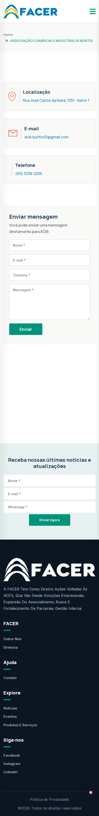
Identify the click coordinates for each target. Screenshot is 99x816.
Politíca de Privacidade (49, 799)
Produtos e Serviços (20, 725)
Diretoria (10, 647)
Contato (10, 678)
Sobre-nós (12, 639)
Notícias (10, 708)
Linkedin (10, 772)
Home (8, 34)
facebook (11, 755)
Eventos (10, 716)
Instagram (11, 763)
